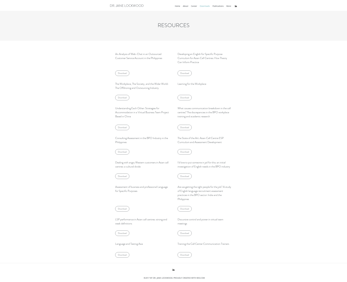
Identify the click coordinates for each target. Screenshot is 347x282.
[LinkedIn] (235, 6)
